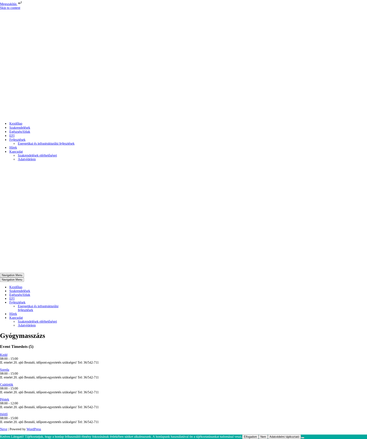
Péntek (4, 399)
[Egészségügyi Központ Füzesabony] (45, 116)
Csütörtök (6, 384)
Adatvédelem (27, 159)
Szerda (4, 369)
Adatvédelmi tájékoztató (284, 436)
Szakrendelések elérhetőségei (37, 155)
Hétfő (4, 414)
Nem (263, 436)
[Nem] (302, 437)
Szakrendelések (19, 127)
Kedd (3, 355)
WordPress (34, 429)
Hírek (13, 147)
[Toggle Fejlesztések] (74, 302)
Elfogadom (250, 436)
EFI (11, 135)
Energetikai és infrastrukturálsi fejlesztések (46, 143)
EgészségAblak (19, 131)
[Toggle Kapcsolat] (74, 318)
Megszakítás (8, 4)
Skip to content (10, 8)
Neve (3, 429)
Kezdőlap (15, 123)
